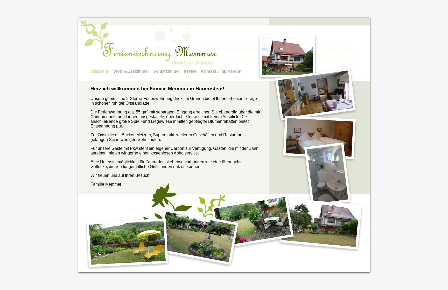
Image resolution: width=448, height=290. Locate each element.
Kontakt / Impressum (221, 71)
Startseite (99, 71)
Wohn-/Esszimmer (131, 71)
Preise (190, 71)
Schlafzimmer (166, 71)
